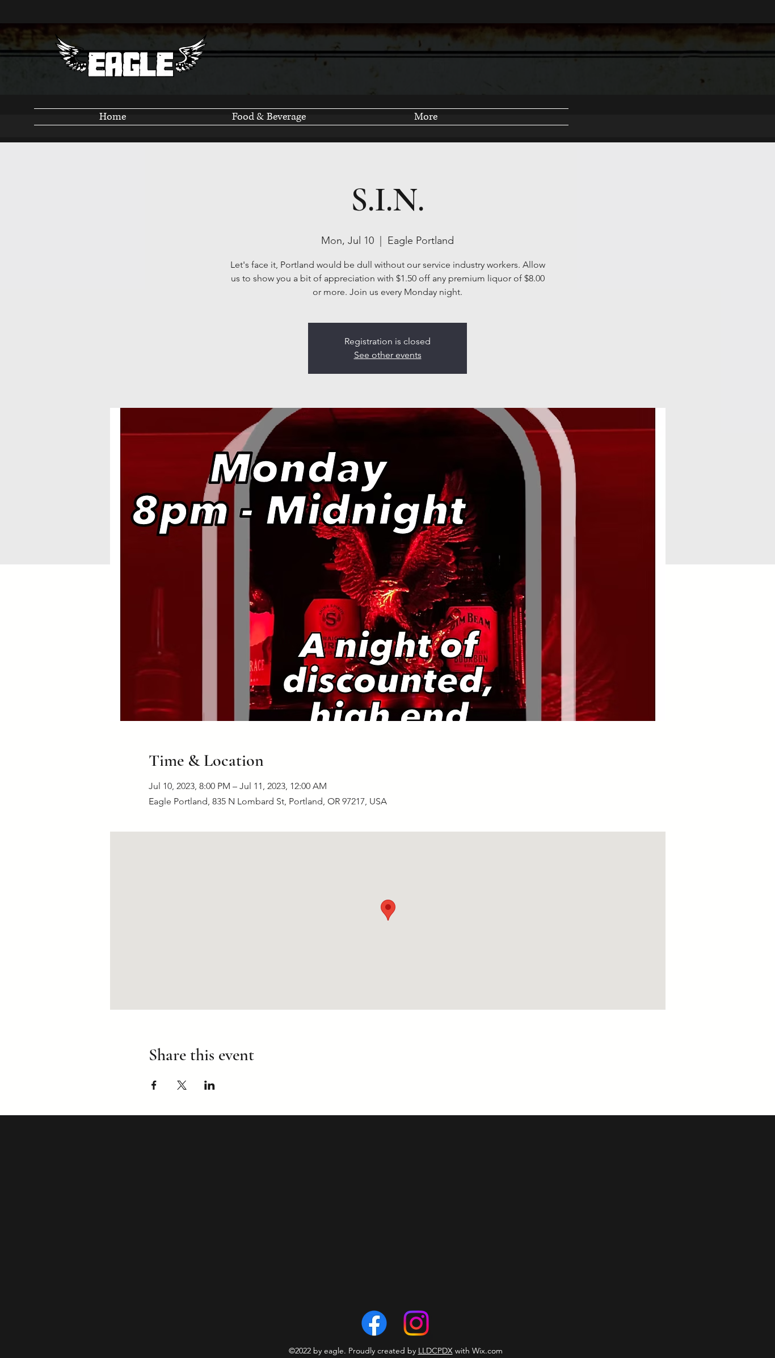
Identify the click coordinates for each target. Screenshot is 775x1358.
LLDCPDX (435, 1351)
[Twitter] (416, 1323)
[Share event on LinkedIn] (209, 1085)
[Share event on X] (181, 1085)
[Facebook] (374, 1323)
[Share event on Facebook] (154, 1085)
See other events (388, 354)
